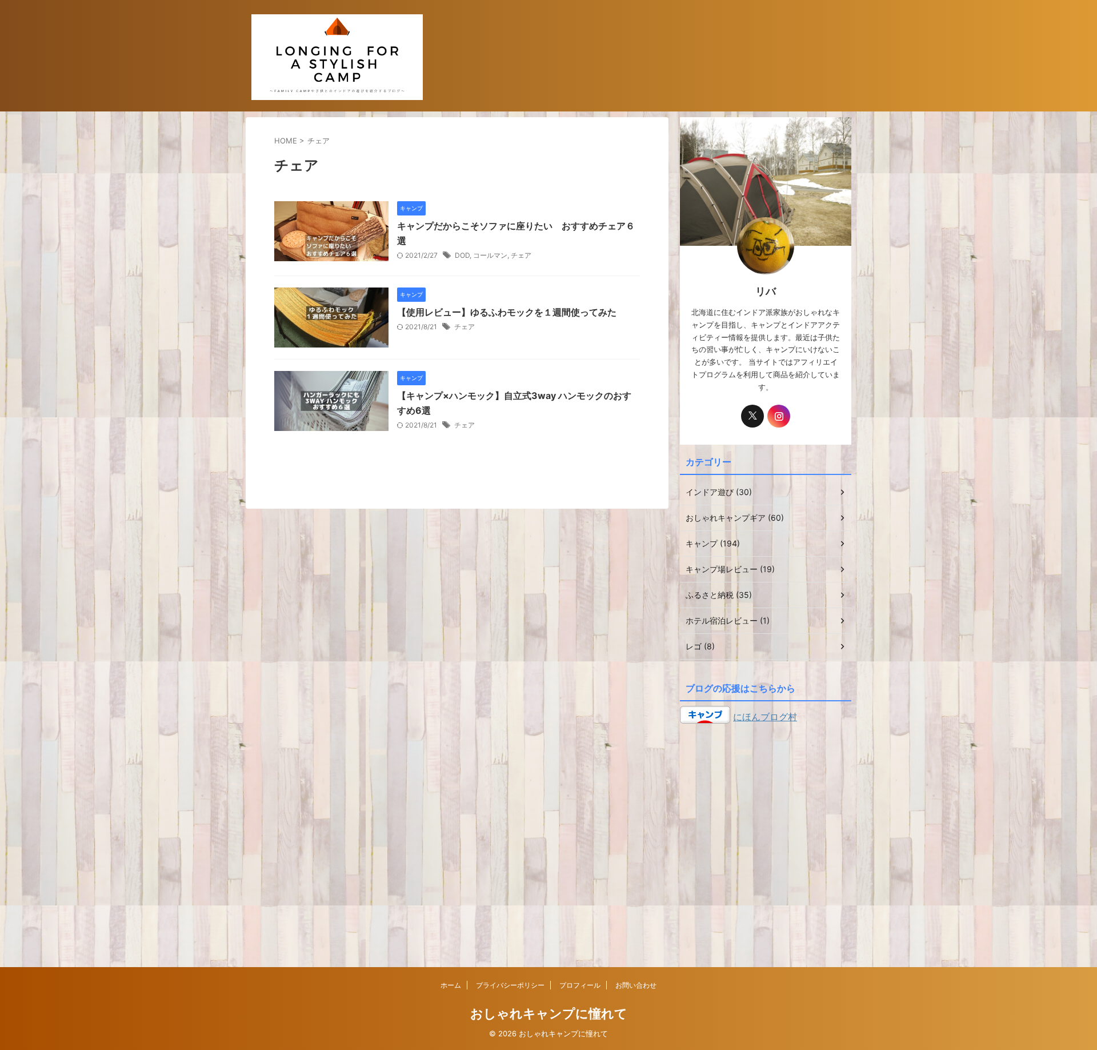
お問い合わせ (635, 985)
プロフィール (579, 985)
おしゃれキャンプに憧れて (548, 1013)
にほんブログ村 (765, 716)
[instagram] (778, 416)
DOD (462, 255)
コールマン (490, 255)
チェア (521, 255)
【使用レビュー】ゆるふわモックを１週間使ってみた (506, 312)
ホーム (451, 985)
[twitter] (752, 416)
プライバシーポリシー (510, 985)
